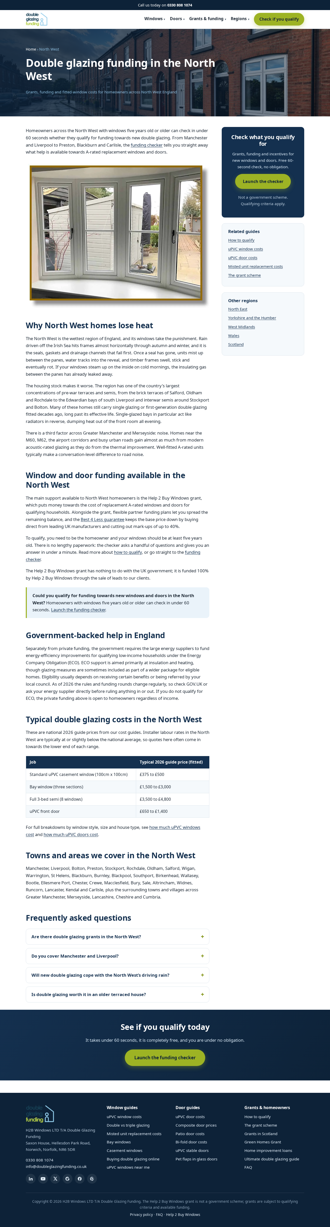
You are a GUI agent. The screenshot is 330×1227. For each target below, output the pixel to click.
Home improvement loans (268, 1150)
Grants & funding (206, 18)
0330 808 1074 (179, 4)
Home (31, 49)
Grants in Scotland (260, 1133)
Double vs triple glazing (128, 1125)
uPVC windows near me (128, 1167)
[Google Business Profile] (67, 1179)
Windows (153, 18)
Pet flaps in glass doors (196, 1158)
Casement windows (124, 1150)
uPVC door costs (242, 257)
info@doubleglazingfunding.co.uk (56, 1166)
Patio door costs (190, 1133)
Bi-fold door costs (191, 1141)
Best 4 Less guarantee (102, 519)
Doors (176, 18)
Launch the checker (263, 181)
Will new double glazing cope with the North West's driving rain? (100, 975)
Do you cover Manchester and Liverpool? (75, 956)
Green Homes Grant (262, 1141)
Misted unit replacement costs (255, 266)
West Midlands (241, 326)
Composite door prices (196, 1125)
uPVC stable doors (192, 1150)
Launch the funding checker (78, 610)
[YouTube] (43, 1179)
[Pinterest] (92, 1179)
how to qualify (128, 552)
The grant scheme (244, 275)
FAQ (248, 1167)
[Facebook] (80, 1179)
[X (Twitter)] (55, 1179)
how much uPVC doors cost (71, 834)
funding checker (147, 145)
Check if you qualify (279, 19)
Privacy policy (141, 1214)
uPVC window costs (245, 248)
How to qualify (241, 240)
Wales (233, 335)
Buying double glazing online (133, 1158)
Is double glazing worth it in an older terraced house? (88, 994)
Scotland (236, 344)
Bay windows (119, 1141)
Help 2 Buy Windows (183, 1214)
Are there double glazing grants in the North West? (86, 937)
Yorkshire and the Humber (252, 317)
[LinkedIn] (31, 1179)
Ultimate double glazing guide (271, 1158)
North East (237, 308)
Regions (239, 18)
